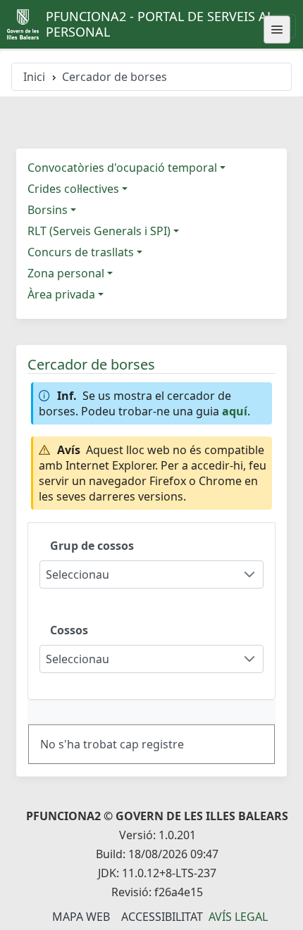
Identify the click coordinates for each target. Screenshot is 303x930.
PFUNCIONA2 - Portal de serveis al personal (159, 24)
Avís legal (238, 916)
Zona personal (65, 273)
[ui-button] (277, 29)
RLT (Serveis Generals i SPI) (99, 231)
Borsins (47, 210)
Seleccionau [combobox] (77, 574)
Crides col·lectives (73, 188)
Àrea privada (61, 294)
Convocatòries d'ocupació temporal (122, 167)
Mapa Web (81, 916)
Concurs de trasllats (80, 252)
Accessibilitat (162, 916)
